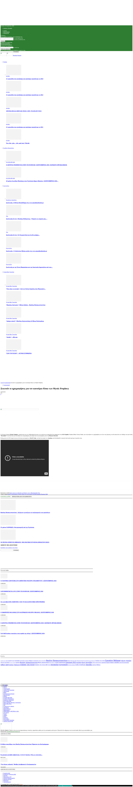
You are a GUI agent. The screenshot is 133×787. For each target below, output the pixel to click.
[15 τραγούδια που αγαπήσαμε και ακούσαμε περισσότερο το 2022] (13, 90)
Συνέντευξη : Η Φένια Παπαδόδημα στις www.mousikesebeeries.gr (25, 202)
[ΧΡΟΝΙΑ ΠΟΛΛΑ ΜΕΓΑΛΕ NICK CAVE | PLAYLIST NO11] (13, 107)
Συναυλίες (5, 717)
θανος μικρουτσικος (43, 662)
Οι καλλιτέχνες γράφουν (8, 706)
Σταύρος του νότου (100, 660)
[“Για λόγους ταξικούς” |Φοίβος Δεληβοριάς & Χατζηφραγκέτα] (4, 761)
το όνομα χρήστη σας (18, 38)
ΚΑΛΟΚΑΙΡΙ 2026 (10, 162)
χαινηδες (89, 665)
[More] (33, 399)
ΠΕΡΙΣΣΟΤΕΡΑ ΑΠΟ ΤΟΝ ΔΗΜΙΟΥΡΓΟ (22, 496)
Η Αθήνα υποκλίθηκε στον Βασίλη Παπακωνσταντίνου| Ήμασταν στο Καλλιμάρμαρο (25, 744)
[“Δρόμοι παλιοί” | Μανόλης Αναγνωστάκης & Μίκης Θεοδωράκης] (13, 317)
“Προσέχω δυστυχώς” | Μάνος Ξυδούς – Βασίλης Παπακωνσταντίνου (25, 305)
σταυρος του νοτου (27, 664)
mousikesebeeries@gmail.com (13, 731)
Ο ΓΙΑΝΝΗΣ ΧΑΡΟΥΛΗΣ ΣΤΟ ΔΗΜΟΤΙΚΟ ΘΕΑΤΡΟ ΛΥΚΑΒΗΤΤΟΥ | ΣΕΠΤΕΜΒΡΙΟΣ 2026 (28, 580)
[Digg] (28, 399)
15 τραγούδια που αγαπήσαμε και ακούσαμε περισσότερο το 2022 (24, 95)
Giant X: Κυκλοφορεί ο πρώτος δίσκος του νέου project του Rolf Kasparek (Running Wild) (28, 494)
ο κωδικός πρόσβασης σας (19, 39)
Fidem (21, 784)
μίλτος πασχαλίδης (86, 662)
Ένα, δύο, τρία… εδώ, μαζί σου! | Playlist (17, 143)
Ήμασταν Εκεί (6, 695)
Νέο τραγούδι (85, 660)
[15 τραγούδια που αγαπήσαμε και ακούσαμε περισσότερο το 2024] (13, 74)
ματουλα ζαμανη (106, 662)
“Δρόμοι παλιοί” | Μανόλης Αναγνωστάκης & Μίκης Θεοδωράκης (25, 321)
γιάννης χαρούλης (126, 660)
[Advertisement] (66, 365)
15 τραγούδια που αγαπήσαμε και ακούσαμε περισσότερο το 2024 (24, 79)
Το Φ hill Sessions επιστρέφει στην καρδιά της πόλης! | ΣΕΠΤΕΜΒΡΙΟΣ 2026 (23, 633)
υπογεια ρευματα (71, 664)
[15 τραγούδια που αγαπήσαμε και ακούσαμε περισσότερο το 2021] (13, 123)
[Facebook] (3, 399)
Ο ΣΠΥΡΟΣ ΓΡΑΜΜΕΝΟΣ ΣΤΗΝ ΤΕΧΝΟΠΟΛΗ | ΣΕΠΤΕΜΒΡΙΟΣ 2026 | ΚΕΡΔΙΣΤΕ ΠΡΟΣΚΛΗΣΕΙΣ (36, 165)
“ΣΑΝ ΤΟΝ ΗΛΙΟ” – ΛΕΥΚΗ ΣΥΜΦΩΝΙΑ (19, 353)
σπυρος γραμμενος (14, 664)
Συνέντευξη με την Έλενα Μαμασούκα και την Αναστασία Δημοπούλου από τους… (29, 267)
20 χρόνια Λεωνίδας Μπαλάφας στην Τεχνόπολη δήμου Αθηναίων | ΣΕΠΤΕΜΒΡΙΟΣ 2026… (32, 181)
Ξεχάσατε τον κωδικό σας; (6, 42)
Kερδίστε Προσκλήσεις (8, 148)
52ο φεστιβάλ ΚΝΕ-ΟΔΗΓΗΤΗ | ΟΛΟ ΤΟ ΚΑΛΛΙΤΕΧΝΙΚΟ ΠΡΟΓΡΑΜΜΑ (23, 602)
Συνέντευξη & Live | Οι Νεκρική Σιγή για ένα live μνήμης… (23, 235)
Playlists (5, 62)
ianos (13, 660)
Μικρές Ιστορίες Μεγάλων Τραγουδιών (12, 702)
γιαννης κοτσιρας (12, 662)
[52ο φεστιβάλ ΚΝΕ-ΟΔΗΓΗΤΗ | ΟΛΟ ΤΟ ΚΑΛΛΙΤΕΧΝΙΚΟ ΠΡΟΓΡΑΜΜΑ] (4, 599)
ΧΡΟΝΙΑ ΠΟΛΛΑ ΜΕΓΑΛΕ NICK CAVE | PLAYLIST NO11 (24, 111)
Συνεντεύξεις (6, 185)
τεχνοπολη (63, 664)
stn (32, 660)
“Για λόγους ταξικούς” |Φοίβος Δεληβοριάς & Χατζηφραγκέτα (18, 764)
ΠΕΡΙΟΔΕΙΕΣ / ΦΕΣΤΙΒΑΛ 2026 (11, 711)
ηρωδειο (18, 662)
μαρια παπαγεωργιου (97, 662)
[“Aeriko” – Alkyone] (13, 333)
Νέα (7, 216)
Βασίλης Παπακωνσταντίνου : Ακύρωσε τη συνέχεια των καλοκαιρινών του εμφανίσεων (25, 512)
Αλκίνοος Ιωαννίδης (42, 660)
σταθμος (5, 715)
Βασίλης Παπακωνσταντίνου (56, 660)
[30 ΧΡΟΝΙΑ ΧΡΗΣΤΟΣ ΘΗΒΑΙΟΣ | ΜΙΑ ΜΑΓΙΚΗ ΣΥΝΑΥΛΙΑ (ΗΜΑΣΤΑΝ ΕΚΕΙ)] (8, 539)
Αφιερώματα (6, 691)
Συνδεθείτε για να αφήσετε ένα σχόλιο (9, 547)
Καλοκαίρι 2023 (80, 660)
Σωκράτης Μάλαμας (113, 660)
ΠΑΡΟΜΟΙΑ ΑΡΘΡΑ (6, 496)
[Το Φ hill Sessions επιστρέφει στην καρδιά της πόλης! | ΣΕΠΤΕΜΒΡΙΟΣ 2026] (4, 630)
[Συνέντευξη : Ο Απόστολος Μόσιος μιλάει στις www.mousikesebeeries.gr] (13, 247)
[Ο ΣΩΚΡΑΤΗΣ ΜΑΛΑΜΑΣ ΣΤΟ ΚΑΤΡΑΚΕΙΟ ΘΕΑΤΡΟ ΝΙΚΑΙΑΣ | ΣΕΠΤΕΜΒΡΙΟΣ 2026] (4, 609)
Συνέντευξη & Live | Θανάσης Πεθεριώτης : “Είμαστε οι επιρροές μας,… (26, 219)
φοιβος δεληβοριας (80, 664)
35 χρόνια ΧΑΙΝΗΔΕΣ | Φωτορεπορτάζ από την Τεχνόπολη (17, 527)
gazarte (10, 660)
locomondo (17, 660)
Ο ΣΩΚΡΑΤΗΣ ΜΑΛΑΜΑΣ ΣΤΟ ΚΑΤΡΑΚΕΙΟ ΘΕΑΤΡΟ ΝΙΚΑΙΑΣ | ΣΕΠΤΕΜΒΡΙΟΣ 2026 (27, 612)
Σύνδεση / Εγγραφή (7, 28)
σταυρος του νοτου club (41, 664)
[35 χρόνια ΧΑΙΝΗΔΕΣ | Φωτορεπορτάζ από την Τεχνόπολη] (8, 524)
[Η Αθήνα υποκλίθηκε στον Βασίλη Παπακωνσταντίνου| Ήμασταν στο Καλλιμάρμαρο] (4, 741)
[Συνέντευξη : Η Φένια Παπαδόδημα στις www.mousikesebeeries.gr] (13, 198)
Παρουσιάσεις (6, 710)
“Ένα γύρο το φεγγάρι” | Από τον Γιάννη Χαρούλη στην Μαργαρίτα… (26, 289)
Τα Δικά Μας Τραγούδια (8, 272)
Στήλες (4, 716)
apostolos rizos (3, 660)
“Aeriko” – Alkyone (11, 337)
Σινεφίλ (5, 713)
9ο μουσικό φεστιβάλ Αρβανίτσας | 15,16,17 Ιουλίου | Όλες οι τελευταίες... (21, 755)
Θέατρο (68, 660)
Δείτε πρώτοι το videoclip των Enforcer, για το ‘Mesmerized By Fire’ (25, 493)
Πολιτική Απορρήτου (5, 43)
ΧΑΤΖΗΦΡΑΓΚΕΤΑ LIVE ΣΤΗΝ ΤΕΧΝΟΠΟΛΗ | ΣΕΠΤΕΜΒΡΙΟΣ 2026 (22, 591)
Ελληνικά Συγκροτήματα (8, 693)
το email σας (16, 47)
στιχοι (49, 664)
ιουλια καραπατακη (60, 662)
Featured (5, 685)
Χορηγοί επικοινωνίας (8, 721)
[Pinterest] (13, 399)
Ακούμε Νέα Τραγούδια (8, 690)
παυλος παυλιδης (114, 662)
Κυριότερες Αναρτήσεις (11, 200)
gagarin (7, 660)
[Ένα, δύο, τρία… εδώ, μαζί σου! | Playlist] (13, 139)
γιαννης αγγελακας (5, 662)
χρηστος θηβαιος (96, 664)
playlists (8, 76)
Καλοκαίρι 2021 (74, 660)
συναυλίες (55, 664)
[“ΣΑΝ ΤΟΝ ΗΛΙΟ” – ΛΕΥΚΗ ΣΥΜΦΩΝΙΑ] (13, 349)
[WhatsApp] (18, 399)
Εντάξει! (60, 785)
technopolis (36, 660)
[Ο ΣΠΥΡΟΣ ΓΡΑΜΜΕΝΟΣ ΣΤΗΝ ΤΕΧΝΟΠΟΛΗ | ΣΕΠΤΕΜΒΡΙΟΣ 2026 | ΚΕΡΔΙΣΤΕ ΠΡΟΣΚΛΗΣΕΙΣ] (13, 161)
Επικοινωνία (6, 33)
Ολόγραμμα (6, 707)
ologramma (22, 660)
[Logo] (4, 55)
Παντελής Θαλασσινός (91, 660)
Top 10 (4, 687)
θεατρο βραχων (52, 662)
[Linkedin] (23, 399)
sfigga (30, 660)
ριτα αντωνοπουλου (124, 662)
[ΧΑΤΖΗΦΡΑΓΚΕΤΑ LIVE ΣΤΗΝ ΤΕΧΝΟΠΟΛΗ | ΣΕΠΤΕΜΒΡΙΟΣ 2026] (4, 588)
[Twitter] (8, 399)
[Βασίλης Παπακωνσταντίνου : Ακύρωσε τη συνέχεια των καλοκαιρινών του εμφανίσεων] (8, 509)
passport (27, 660)
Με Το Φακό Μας (7, 701)
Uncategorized (7, 382)
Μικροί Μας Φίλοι (7, 703)
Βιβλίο (4, 692)
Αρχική (5, 30)
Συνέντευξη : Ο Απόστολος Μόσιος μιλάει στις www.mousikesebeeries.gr (26, 251)
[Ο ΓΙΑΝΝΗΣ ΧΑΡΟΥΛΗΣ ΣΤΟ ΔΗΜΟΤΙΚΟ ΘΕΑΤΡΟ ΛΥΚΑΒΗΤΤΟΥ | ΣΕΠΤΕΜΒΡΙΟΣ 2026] (4, 578)
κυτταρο (78, 662)
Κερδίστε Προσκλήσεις (8, 698)
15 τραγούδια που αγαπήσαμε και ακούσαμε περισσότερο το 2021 (24, 127)
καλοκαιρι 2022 (71, 662)
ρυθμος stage (5, 664)
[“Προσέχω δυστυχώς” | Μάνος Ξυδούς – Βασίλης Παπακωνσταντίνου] (13, 301)
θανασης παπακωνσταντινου (29, 662)
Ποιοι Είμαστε (6, 32)
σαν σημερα (6, 712)
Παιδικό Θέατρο (7, 708)
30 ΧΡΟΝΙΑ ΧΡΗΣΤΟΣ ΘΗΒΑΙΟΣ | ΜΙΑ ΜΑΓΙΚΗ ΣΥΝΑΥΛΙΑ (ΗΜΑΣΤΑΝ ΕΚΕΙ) (25, 542)
